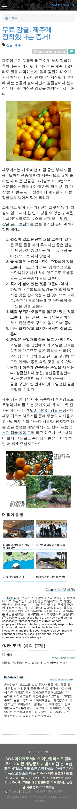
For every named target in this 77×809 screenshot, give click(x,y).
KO (72, 5)
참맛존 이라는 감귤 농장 (46, 410)
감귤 (9, 45)
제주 (14, 18)
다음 (32, 773)
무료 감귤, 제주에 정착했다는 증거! (27, 33)
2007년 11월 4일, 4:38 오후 (63, 658)
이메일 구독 (38, 791)
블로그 (59, 773)
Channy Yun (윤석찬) (60, 589)
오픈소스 (21, 773)
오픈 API (37, 768)
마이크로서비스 (27, 759)
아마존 (18, 764)
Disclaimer (12, 598)
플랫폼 (45, 782)
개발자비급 (50, 764)
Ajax (8, 782)
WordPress (63, 778)
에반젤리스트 (52, 759)
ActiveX (42, 773)
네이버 (14, 778)
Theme (13, 791)
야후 (53, 782)
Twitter (50, 768)
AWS (9, 759)
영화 (36, 787)
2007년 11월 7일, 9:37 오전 (61, 680)
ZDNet (51, 778)
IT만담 (26, 782)
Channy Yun (41, 797)
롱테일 (61, 782)
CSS (42, 787)
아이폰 (61, 768)
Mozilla (17, 782)
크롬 (22, 778)
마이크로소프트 (36, 778)
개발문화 (32, 764)
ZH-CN (55, 5)
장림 (9, 654)
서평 (29, 787)
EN (63, 5)
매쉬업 (36, 782)
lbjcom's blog (13, 677)
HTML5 (17, 768)
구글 (26, 768)
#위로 (24, 791)
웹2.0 (64, 764)
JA (67, 5)
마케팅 (50, 787)
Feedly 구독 (56, 791)
